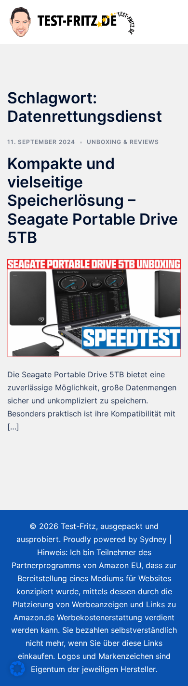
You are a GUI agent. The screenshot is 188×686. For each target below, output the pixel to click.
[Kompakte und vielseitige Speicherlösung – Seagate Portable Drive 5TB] (94, 307)
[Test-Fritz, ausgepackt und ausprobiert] (73, 21)
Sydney (153, 539)
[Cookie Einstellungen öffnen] (17, 673)
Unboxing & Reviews (123, 141)
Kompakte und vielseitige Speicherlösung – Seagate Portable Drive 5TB (92, 200)
